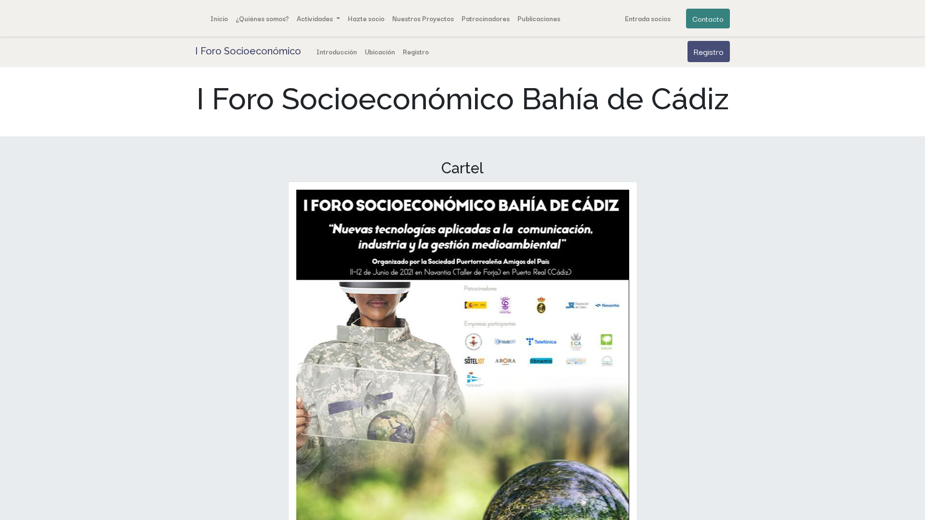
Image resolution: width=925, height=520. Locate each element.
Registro (709, 51)
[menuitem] (219, 18)
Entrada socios (648, 18)
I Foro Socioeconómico (248, 51)
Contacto (708, 18)
